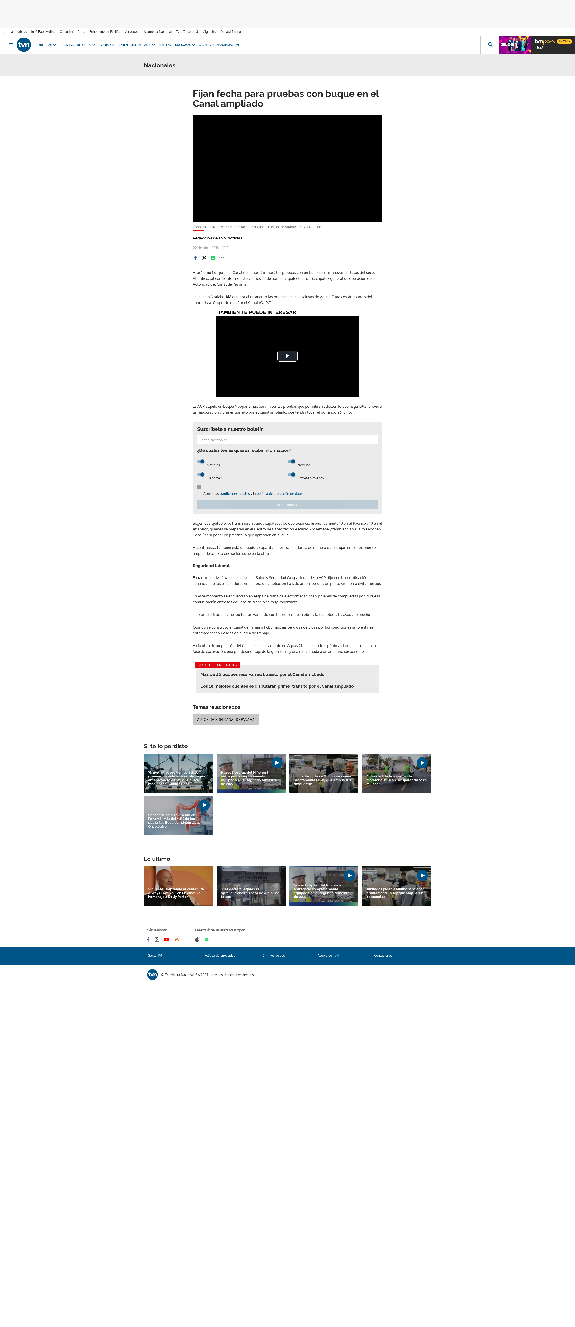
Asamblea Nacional (158, 32)
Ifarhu (81, 32)
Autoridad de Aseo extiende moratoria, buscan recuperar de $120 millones (396, 780)
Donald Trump (230, 32)
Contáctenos (383, 955)
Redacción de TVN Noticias (217, 238)
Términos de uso (273, 955)
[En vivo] (538, 39)
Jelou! (539, 48)
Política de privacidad (219, 955)
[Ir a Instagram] (158, 939)
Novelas (165, 45)
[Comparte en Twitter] (204, 257)
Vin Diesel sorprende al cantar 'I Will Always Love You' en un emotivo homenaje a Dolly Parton (178, 893)
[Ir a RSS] (177, 939)
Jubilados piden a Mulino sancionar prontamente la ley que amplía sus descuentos (322, 780)
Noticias (45, 45)
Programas (182, 45)
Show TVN (67, 45)
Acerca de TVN (328, 955)
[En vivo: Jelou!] (515, 45)
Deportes (84, 45)
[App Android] (207, 939)
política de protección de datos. (280, 493)
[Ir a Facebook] (149, 939)
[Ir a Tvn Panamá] (24, 45)
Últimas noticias (15, 32)
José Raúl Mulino (43, 32)
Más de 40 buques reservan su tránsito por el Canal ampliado (263, 674)
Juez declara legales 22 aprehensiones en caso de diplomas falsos (250, 893)
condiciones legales (235, 493)
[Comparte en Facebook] (195, 257)
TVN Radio (106, 45)
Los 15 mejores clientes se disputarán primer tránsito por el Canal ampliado (277, 686)
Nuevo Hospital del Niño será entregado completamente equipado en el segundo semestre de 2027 (249, 778)
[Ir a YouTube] (167, 939)
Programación (227, 45)
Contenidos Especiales (133, 45)
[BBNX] (152, 974)
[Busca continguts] (489, 45)
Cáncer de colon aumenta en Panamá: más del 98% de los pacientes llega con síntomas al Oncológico (174, 820)
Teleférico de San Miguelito (196, 32)
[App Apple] (198, 939)
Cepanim (66, 32)
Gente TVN (206, 45)
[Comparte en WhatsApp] (212, 257)
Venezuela (132, 32)
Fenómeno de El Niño (105, 32)
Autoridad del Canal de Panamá (226, 719)
